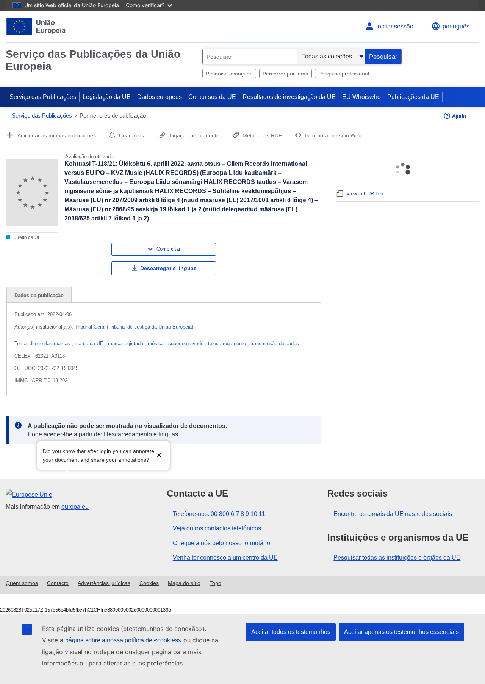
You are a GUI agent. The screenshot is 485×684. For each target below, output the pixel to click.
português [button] (456, 26)
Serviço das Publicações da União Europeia (93, 60)
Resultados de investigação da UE (289, 97)
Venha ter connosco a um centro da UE (225, 557)
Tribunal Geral (90, 327)
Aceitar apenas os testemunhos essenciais (401, 632)
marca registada (126, 343)
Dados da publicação (39, 295)
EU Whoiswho (361, 97)
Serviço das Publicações (42, 97)
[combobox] (250, 56)
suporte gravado (186, 343)
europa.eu (75, 506)
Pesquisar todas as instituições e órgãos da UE (396, 557)
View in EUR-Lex (364, 194)
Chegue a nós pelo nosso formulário (221, 543)
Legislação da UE (107, 97)
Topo (215, 583)
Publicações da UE (413, 97)
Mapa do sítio (184, 583)
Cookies (149, 583)
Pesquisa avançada (229, 74)
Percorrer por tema (285, 74)
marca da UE (90, 343)
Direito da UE (26, 237)
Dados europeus (159, 97)
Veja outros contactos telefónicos (217, 528)
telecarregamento (227, 343)
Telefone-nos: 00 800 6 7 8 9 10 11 (219, 514)
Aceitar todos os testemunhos (290, 632)
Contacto (58, 583)
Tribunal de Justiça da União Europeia (150, 327)
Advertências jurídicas (104, 583)
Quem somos (22, 583)
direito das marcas (51, 343)
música (156, 343)
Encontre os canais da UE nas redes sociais (392, 514)
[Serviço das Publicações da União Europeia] (36, 26)
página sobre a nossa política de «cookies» (123, 640)
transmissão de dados (274, 343)
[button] (159, 454)
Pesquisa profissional (343, 74)
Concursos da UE (212, 97)
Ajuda (459, 116)
